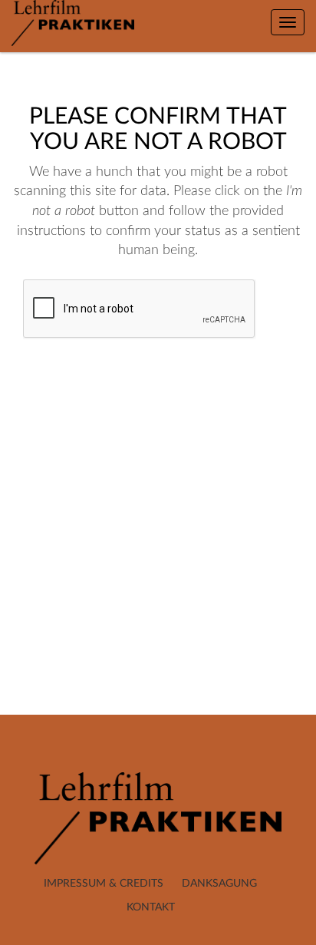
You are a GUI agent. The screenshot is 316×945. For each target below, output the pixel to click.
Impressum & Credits (103, 883)
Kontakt (151, 907)
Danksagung (219, 883)
